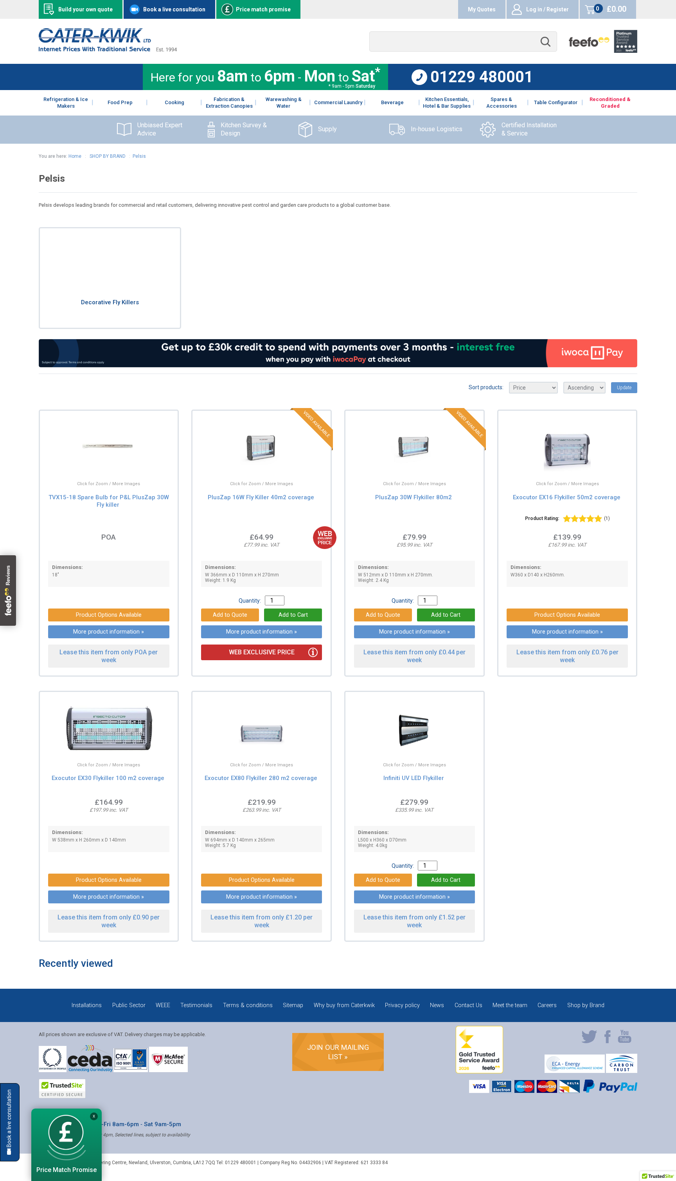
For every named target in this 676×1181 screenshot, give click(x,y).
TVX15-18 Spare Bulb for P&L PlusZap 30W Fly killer (109, 501)
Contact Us (468, 1005)
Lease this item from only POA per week (108, 655)
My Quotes (482, 9)
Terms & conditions (248, 1005)
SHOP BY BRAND (107, 156)
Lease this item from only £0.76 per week (567, 655)
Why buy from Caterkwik (344, 1005)
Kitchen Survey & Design (244, 129)
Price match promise (263, 9)
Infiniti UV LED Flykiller (413, 778)
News (437, 1005)
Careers (547, 1005)
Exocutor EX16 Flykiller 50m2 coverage (566, 497)
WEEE (163, 1005)
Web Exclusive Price (262, 652)
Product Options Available (109, 615)
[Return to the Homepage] (108, 49)
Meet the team (510, 1005)
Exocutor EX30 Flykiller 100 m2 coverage (108, 778)
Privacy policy (402, 1005)
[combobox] (463, 42)
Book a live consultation (174, 9)
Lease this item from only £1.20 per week (261, 921)
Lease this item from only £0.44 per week (414, 655)
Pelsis (139, 156)
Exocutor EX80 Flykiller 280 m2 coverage (261, 778)
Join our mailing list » (338, 1052)
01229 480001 (481, 77)
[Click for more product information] (93, 464)
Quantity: (250, 601)
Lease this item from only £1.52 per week (414, 921)
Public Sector (129, 1005)
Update (624, 387)
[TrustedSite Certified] (62, 1088)
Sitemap (293, 1005)
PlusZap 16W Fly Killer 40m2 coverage (261, 497)
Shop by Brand (585, 1005)
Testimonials (196, 1005)
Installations (87, 1005)
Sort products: (486, 387)
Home (74, 156)
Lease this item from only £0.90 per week (109, 921)
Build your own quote (85, 9)
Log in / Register (547, 9)
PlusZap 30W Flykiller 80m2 (413, 497)
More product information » (108, 631)
